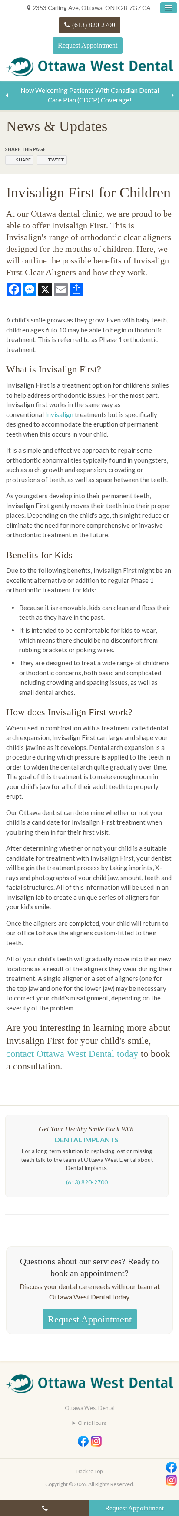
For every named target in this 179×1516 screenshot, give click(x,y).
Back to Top (89, 1471)
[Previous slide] (6, 95)
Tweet (56, 159)
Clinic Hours (92, 1423)
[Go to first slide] (172, 95)
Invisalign (59, 414)
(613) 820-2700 (93, 25)
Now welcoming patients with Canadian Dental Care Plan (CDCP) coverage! (89, 95)
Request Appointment (87, 45)
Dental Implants (87, 1139)
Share (23, 159)
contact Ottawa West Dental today (72, 1053)
